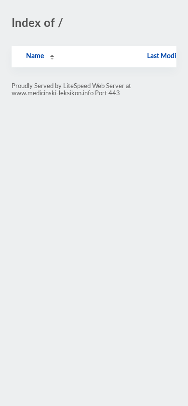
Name (35, 56)
